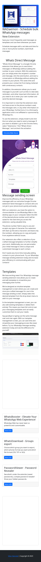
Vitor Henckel (13, 556)
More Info (8, 431)
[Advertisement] (20, 384)
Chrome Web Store (11, 133)
